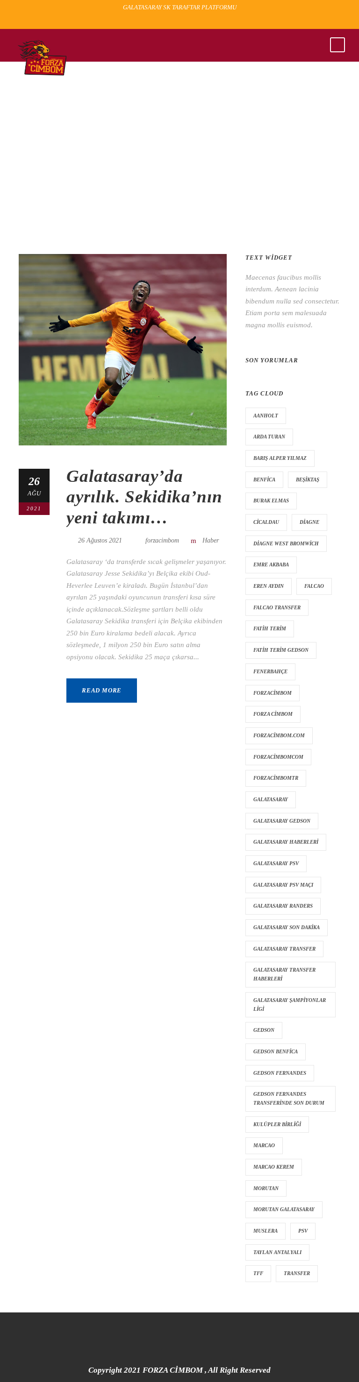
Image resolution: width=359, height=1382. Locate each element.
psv (303, 1231)
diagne (309, 522)
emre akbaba (271, 564)
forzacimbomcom (278, 757)
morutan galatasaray (284, 1209)
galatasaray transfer (284, 949)
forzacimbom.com (279, 735)
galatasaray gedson (281, 821)
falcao (314, 586)
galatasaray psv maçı (283, 885)
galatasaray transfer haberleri (284, 974)
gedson (263, 1030)
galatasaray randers (283, 906)
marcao (264, 1145)
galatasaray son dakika (286, 927)
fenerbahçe (270, 671)
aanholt (265, 415)
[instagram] (197, 21)
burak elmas (271, 500)
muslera (265, 1231)
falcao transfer (277, 607)
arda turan (269, 436)
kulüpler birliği (277, 1124)
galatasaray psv (276, 863)
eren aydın (268, 586)
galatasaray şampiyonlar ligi (289, 1004)
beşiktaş (307, 479)
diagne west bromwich (286, 543)
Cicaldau (266, 522)
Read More (102, 690)
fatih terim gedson (281, 650)
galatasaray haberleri (285, 842)
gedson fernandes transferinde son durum (288, 1098)
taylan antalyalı (277, 1252)
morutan (266, 1188)
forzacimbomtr (275, 778)
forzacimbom (162, 540)
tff (258, 1273)
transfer (297, 1273)
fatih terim (269, 628)
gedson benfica (275, 1051)
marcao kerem (273, 1167)
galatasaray (270, 799)
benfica (264, 479)
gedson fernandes (279, 1073)
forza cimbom (273, 714)
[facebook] (164, 21)
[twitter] (181, 21)
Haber (210, 540)
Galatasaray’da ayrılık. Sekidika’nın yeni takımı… (144, 496)
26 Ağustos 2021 (100, 540)
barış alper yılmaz (280, 458)
